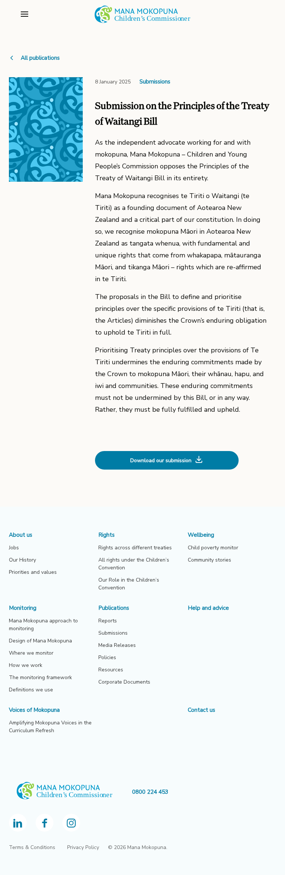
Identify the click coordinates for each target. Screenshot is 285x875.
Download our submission (160, 460)
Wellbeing (201, 535)
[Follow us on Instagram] (71, 823)
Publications (113, 608)
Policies (107, 657)
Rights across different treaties (135, 547)
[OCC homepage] (70, 792)
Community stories (209, 559)
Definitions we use (31, 689)
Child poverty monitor (213, 547)
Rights (106, 535)
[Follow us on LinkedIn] (18, 823)
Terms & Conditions (32, 847)
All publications (40, 58)
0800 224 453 (150, 792)
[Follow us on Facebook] (44, 823)
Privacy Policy (83, 847)
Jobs (14, 547)
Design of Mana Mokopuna (40, 640)
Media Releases (117, 645)
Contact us (201, 710)
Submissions (155, 81)
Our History (22, 559)
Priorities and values (33, 572)
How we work (25, 665)
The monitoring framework (40, 677)
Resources (110, 669)
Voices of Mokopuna (34, 710)
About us (20, 535)
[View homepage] (142, 21)
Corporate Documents (124, 681)
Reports (107, 620)
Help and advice (208, 608)
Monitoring (22, 608)
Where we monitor (31, 653)
